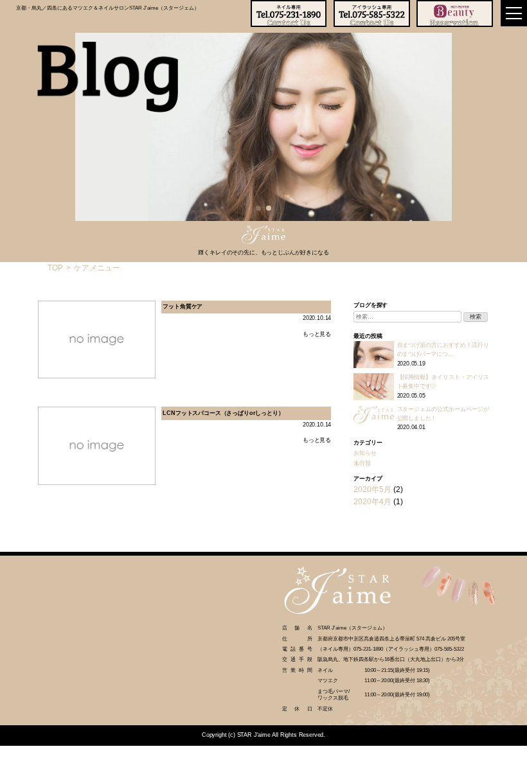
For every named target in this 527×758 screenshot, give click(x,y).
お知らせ (364, 453)
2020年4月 (372, 501)
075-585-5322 (449, 649)
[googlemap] (132, 640)
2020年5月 (372, 489)
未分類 (361, 463)
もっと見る (317, 334)
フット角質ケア (182, 306)
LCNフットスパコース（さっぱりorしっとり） (223, 413)
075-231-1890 (368, 649)
